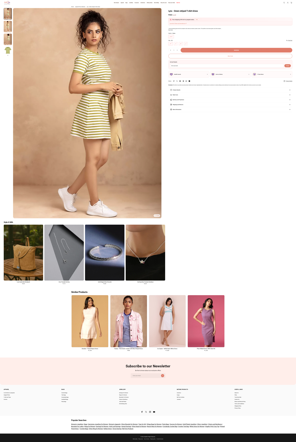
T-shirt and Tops (7, 397)
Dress (171, 36)
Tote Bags (63, 395)
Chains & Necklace (123, 399)
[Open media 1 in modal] (87, 113)
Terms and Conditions (239, 403)
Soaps (178, 395)
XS (170, 43)
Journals (179, 399)
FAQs (236, 395)
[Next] (157, 117)
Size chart (290, 40)
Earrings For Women (123, 392)
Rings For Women (123, 395)
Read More (170, 30)
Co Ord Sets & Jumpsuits (9, 392)
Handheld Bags (64, 399)
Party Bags (63, 401)
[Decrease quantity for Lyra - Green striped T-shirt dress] (170, 50)
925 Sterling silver (123, 403)
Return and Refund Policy (240, 401)
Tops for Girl (142, 424)
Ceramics (179, 392)
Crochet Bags (64, 392)
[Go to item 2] (8, 26)
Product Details (289, 81)
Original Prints (7, 395)
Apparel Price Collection (80, 6)
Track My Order (238, 397)
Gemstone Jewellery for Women (98, 424)
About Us (237, 392)
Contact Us (237, 399)
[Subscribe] (162, 375)
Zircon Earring (117, 429)
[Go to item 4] (8, 52)
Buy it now (230, 56)
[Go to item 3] (8, 39)
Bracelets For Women (124, 397)
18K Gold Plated (122, 401)
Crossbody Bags (65, 397)
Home (72, 6)
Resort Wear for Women (154, 426)
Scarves (5, 399)
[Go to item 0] (8, 14)
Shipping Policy (238, 406)
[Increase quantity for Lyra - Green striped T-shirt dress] (177, 50)
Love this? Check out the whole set (177, 23)
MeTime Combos (180, 397)
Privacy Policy (238, 408)
